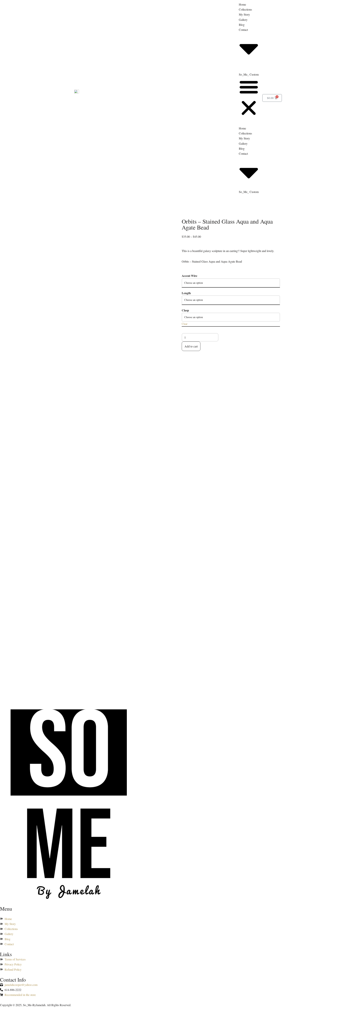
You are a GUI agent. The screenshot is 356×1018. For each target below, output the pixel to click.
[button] (249, 98)
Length (186, 293)
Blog (242, 25)
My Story (244, 14)
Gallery (243, 20)
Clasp (185, 310)
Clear (184, 324)
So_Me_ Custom (249, 74)
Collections (245, 9)
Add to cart (191, 346)
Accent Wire (189, 276)
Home (242, 4)
